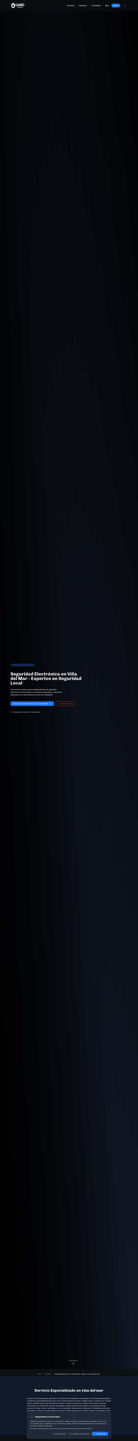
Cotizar (116, 5)
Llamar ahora (66, 704)
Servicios (70, 5)
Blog (107, 5)
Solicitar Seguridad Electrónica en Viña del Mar (30, 704)
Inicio (39, 1374)
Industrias (82, 5)
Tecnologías (95, 5)
